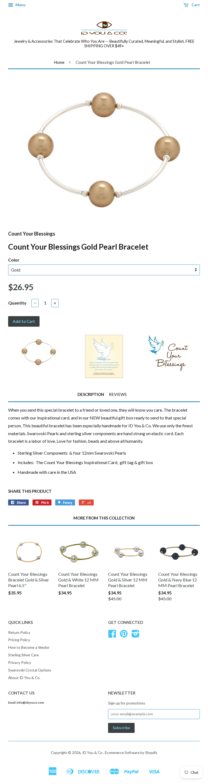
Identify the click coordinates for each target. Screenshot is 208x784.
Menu (20, 4)
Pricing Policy (19, 640)
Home (59, 62)
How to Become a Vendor (29, 647)
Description (90, 394)
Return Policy (19, 632)
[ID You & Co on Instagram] (135, 635)
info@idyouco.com (30, 702)
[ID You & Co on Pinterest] (124, 635)
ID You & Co (92, 752)
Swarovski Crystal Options (29, 670)
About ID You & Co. (24, 678)
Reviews (118, 394)
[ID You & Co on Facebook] (112, 635)
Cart (195, 4)
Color (14, 259)
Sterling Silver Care (23, 655)
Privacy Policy (19, 662)
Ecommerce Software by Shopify (131, 752)
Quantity (17, 302)
